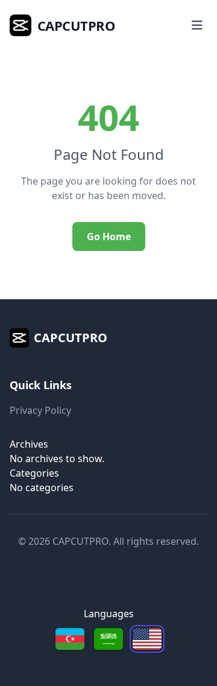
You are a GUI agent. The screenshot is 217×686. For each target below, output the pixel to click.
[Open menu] (197, 25)
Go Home (109, 236)
